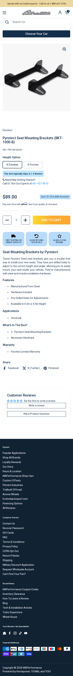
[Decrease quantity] (7, 220)
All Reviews (9, 508)
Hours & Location (12, 471)
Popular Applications (14, 453)
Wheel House (10, 616)
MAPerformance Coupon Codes (20, 589)
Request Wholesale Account (18, 569)
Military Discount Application (18, 564)
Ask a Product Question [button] (36, 413)
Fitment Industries (13, 485)
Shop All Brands (11, 457)
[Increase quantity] (25, 220)
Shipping (7, 560)
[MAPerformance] (36, 13)
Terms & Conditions (13, 541)
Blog (5, 603)
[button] (66, 12)
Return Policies (11, 555)
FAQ (5, 537)
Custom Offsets (12, 480)
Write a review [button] (36, 405)
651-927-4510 (40, 183)
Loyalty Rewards (12, 462)
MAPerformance (32, 667)
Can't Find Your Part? (14, 574)
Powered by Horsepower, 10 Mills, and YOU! (27, 671)
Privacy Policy (10, 546)
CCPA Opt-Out (11, 551)
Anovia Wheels (11, 494)
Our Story (8, 466)
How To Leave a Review (16, 598)
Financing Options (13, 503)
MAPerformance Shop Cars (18, 475)
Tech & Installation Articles (17, 607)
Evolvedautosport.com (15, 498)
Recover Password (13, 528)
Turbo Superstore (12, 612)
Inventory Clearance (14, 594)
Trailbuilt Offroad (12, 489)
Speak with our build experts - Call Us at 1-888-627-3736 (36, 3)
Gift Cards (8, 532)
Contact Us (9, 523)
